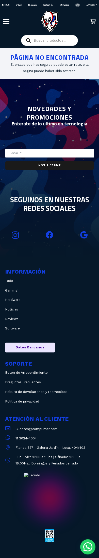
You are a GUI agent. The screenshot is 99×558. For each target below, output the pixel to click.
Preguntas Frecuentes (23, 382)
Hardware (13, 300)
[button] (87, 546)
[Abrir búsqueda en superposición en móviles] (49, 40)
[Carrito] (93, 21)
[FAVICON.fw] (49, 21)
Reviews (12, 319)
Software (12, 328)
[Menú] (6, 21)
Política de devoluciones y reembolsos (36, 392)
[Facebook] (49, 235)
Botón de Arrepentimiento (26, 372)
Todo (9, 281)
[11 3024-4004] (10, 438)
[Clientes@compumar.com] (10, 429)
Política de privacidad (22, 401)
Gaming (11, 290)
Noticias (11, 309)
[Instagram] (15, 235)
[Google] (83, 235)
